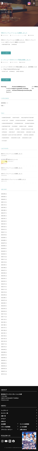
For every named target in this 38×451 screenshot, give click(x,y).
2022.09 (3, 295)
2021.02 (3, 341)
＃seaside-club (26, 137)
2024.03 (3, 251)
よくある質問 (23, 427)
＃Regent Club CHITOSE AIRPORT (12, 135)
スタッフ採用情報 (5, 427)
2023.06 (3, 273)
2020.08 (3, 352)
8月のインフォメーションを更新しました (11, 153)
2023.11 (3, 259)
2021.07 (3, 327)
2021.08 (3, 325)
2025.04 (3, 221)
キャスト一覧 (4, 413)
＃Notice (4, 129)
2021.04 (3, 336)
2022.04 (3, 306)
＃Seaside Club (15, 137)
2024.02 (3, 254)
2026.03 (3, 199)
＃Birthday (15, 117)
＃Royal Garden (28, 135)
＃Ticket (4, 140)
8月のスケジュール (13, 159)
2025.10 (3, 205)
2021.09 (3, 322)
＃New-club (22, 126)
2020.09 (3, 349)
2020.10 (3, 346)
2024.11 (3, 232)
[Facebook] (13, 441)
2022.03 (3, 308)
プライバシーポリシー (7, 429)
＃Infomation (6, 44)
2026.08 (3, 194)
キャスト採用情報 (24, 424)
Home (3, 17)
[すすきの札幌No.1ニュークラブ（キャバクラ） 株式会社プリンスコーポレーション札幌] (6, 3)
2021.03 (3, 338)
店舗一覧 (3, 416)
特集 (2, 105)
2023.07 (3, 270)
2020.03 (3, 366)
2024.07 (3, 243)
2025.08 (3, 210)
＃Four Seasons (20, 120)
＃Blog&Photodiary (27, 117)
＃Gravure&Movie (7, 123)
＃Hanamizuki (18, 123)
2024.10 (3, 235)
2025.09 (3, 207)
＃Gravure (30, 120)
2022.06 (3, 303)
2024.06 (3, 245)
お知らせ (3, 421)
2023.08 (3, 267)
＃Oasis (11, 129)
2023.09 (3, 265)
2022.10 (3, 292)
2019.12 (3, 374)
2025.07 (3, 213)
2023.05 (3, 276)
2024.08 (3, 240)
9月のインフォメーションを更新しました (14, 33)
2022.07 (3, 300)
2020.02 (3, 368)
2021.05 (3, 333)
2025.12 (3, 202)
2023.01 (3, 284)
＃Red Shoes (20, 71)
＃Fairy (12, 120)
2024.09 (3, 237)
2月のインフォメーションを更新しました (11, 173)
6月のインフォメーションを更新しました (11, 168)
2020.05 (3, 360)
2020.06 (3, 357)
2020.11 (3, 344)
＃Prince (14, 44)
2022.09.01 (5, 62)
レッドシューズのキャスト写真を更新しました (16, 60)
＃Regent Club (30, 132)
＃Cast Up (5, 71)
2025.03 (3, 224)
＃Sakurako (5, 137)
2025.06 (3, 216)
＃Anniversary (6, 117)
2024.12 (3, 229)
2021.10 (3, 319)
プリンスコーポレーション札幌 (18, 35)
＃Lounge (14, 126)
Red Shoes (14, 62)
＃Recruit (12, 132)
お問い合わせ (23, 429)
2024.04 (3, 248)
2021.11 (3, 316)
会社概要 (3, 424)
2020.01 (3, 371)
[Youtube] (6, 441)
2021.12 (3, 314)
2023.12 (3, 256)
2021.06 (3, 330)
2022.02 (3, 311)
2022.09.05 (5, 35)
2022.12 (3, 286)
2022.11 (3, 289)
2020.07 (3, 355)
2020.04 (3, 363)
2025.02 (3, 226)
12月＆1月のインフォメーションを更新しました (13, 179)
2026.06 (3, 196)
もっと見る (5, 53)
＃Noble (30, 126)
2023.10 (3, 262)
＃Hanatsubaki (29, 123)
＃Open (17, 129)
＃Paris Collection (27, 129)
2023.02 (3, 281)
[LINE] (10, 441)
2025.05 (3, 218)
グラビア (3, 418)
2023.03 (3, 278)
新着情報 (32, 35)
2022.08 (3, 297)
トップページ (4, 410)
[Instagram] (2, 441)
